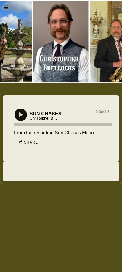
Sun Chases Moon (74, 132)
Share (31, 142)
